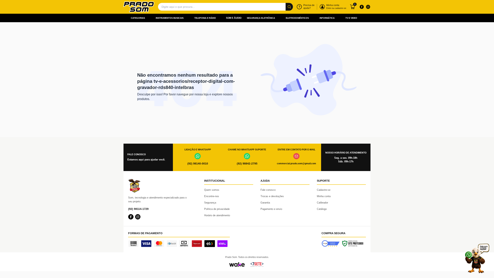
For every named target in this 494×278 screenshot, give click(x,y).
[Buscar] (289, 7)
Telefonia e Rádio (205, 18)
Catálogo (322, 209)
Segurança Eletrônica (261, 18)
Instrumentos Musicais (170, 18)
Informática (327, 18)
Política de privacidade (217, 209)
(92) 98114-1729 (138, 208)
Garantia (265, 202)
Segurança (210, 202)
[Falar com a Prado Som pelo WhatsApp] (477, 258)
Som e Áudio (233, 18)
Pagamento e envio (271, 209)
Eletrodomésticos (297, 18)
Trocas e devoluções (272, 196)
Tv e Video (351, 18)
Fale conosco (268, 189)
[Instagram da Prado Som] (368, 6)
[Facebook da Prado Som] (361, 6)
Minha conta (324, 196)
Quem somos (211, 189)
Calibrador (322, 202)
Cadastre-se (323, 189)
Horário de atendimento (217, 215)
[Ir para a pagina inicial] (138, 7)
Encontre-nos (211, 196)
